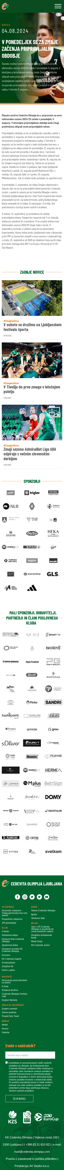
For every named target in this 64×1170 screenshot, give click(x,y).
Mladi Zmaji (36, 941)
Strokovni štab (38, 918)
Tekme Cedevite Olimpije (43, 910)
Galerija (5, 1032)
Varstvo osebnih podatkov (21, 1091)
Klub (5, 928)
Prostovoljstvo (8, 963)
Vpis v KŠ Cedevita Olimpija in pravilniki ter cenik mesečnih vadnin (42, 929)
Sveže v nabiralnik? (20, 1045)
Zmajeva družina (10, 990)
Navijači (7, 977)
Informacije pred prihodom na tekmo (14, 981)
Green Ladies (8, 970)
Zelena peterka (9, 1012)
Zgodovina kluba (10, 945)
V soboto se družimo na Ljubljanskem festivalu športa (33, 327)
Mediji (5, 1021)
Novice (5, 1029)
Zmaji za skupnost (13, 1005)
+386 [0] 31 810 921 (38, 1144)
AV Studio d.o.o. (39, 1166)
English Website (9, 1000)
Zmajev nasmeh (9, 1009)
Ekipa (34, 907)
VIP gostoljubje (9, 923)
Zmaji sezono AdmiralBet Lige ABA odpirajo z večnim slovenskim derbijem (30, 454)
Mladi (34, 923)
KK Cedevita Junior (40, 945)
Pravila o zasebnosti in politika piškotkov (31, 1158)
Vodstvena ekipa (10, 935)
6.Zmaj (5, 986)
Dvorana (6, 955)
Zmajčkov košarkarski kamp (41, 936)
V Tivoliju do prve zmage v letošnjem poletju (32, 389)
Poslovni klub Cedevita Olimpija (13, 940)
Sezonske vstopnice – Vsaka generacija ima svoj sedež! (14, 912)
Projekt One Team (10, 1016)
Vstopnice (8, 907)
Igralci (34, 914)
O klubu (5, 931)
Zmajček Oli (7, 966)
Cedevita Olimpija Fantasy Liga (14, 995)
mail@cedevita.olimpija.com (32, 1151)
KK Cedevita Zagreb (11, 959)
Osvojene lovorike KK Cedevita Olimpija (12, 950)
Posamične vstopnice (12, 919)
